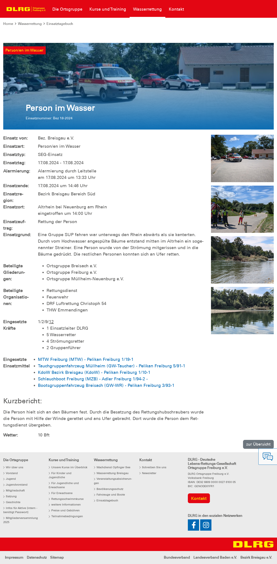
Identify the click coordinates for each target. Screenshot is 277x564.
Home (8, 24)
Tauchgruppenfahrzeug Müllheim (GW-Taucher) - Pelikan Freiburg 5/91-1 (111, 365)
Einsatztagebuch (60, 24)
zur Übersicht (258, 444)
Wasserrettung (30, 24)
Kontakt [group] (199, 498)
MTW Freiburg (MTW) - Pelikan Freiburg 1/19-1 (86, 359)
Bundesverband (177, 557)
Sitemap (57, 557)
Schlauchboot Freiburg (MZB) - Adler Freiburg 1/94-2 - (93, 378)
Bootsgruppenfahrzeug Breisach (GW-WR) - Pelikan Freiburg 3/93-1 (106, 385)
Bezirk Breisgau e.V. (256, 557)
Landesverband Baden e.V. (215, 557)
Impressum (14, 557)
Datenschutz (37, 557)
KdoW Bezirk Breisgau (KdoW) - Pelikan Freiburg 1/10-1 (94, 372)
